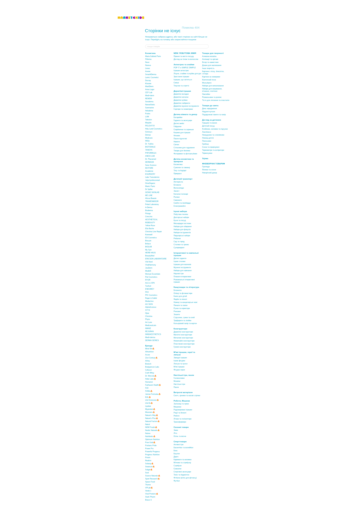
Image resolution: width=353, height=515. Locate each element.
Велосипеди (179, 188)
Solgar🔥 (149, 470)
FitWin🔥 (149, 391)
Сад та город (179, 241)
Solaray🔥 (149, 464)
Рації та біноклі (180, 413)
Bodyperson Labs (152, 367)
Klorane (148, 83)
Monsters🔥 (150, 412)
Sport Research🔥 (152, 479)
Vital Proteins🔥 (151, 494)
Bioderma (149, 210)
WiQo (147, 141)
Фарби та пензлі (180, 299)
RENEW (148, 99)
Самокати (178, 200)
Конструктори (180, 329)
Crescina (148, 216)
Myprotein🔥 (150, 409)
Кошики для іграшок (182, 132)
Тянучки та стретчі (181, 86)
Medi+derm (149, 95)
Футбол (177, 481)
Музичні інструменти (182, 267)
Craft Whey (149, 373)
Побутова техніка (181, 214)
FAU (147, 292)
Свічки (176, 144)
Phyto (147, 319)
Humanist (149, 382)
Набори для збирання (183, 226)
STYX (147, 310)
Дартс (176, 457)
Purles (147, 114)
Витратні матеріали (183, 392)
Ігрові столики (179, 261)
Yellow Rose (150, 225)
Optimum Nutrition (152, 439)
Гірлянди (206, 167)
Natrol (147, 424)
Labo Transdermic (152, 177)
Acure (147, 355)
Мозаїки (177, 381)
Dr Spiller (149, 189)
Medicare (149, 138)
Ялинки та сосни (209, 170)
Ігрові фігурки (179, 361)
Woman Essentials (152, 274)
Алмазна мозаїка (209, 56)
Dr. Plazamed (150, 159)
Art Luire (148, 322)
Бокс (176, 451)
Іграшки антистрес (181, 70)
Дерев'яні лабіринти (182, 103)
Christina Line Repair (153, 232)
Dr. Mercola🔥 (151, 376)
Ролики (177, 197)
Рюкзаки (177, 311)
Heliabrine (149, 111)
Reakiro (148, 460)
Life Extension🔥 (152, 400)
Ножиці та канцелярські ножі (185, 302)
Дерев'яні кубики (180, 100)
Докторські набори (181, 217)
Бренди (149, 346)
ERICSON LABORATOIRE (156, 259)
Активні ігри (178, 444)
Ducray (148, 80)
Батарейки (178, 117)
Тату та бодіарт (180, 170)
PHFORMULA (150, 153)
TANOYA (148, 150)
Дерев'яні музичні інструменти (186, 106)
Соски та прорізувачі (210, 147)
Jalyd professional (152, 180)
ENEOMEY (149, 289)
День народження (209, 108)
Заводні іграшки (180, 358)
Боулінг (177, 454)
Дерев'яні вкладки (181, 94)
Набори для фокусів (182, 229)
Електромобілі (180, 206)
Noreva (148, 65)
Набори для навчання (183, 270)
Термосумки (207, 153)
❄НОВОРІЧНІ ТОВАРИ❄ (213, 164)
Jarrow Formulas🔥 (153, 394)
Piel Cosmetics (151, 277)
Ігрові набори (180, 211)
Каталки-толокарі (181, 194)
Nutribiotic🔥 (150, 436)
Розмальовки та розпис (212, 97)
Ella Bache (149, 228)
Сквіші (176, 83)
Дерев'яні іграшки (182, 91)
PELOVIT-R (150, 126)
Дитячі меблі (179, 123)
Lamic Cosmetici (152, 77)
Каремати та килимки (182, 460)
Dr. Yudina (149, 144)
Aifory (147, 361)
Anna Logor (149, 89)
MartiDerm (149, 86)
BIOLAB (148, 247)
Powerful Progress (152, 452)
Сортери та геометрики (183, 109)
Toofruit (148, 286)
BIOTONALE (150, 147)
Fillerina (148, 59)
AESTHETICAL (151, 219)
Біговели (177, 185)
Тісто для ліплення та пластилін (215, 100)
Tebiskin (148, 120)
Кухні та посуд (180, 220)
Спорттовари (180, 441)
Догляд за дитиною (211, 120)
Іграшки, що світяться (183, 80)
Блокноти (177, 290)
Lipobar (148, 406)
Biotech (148, 364)
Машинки (177, 407)
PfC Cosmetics (151, 295)
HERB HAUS (150, 253)
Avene (147, 71)
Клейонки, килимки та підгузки (215, 129)
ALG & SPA (150, 283)
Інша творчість (208, 68)
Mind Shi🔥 (149, 349)
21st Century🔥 (151, 358)
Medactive (149, 301)
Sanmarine (149, 108)
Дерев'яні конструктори (183, 332)
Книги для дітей (180, 296)
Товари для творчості (213, 53)
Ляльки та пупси (180, 364)
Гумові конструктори (182, 347)
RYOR (147, 280)
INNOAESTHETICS (153, 334)
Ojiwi (147, 313)
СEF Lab (148, 92)
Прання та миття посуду (184, 56)
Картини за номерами (211, 77)
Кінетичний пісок (209, 80)
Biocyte (148, 241)
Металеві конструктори (183, 338)
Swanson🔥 (150, 467)
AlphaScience (150, 307)
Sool (147, 473)
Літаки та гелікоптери (182, 419)
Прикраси (177, 173)
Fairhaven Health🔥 (153, 385)
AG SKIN (149, 304)
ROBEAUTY (150, 223)
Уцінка (205, 158)
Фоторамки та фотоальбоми (185, 154)
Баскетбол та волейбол (183, 447)
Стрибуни (177, 466)
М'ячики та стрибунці (182, 463)
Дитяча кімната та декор (185, 114)
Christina (148, 316)
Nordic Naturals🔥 (152, 430)
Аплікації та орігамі (210, 59)
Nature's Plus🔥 (151, 418)
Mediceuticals (150, 325)
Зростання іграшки (181, 77)
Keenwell (148, 235)
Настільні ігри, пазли (184, 375)
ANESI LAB (150, 156)
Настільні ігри (179, 384)
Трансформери (180, 422)
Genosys (148, 132)
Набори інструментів (182, 232)
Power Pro (149, 448)
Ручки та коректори (182, 308)
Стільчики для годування (184, 148)
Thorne (148, 485)
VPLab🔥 (149, 488)
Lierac (147, 68)
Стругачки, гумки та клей (184, 317)
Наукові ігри (179, 273)
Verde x (148, 491)
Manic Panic (150, 186)
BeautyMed (149, 256)
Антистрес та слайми (184, 64)
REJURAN (149, 331)
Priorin (147, 457)
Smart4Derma (150, 74)
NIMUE (148, 328)
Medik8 (148, 271)
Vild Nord (149, 262)
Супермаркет (179, 248)
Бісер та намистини (210, 62)
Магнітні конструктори (183, 335)
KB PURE (149, 168)
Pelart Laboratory (152, 204)
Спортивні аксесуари (182, 472)
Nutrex (147, 433)
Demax (148, 135)
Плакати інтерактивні (182, 277)
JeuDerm (148, 268)
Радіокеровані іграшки (183, 410)
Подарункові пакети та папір (214, 115)
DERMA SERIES (152, 340)
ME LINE (149, 195)
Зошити (177, 314)
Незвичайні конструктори (184, 341)
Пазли (176, 387)
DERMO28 (149, 162)
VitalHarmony (150, 265)
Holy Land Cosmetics (153, 129)
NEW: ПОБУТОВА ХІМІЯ (185, 53)
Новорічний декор (209, 173)
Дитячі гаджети (180, 258)
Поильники (206, 141)
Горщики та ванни (209, 123)
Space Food (150, 482)
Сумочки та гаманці (182, 167)
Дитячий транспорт (183, 179)
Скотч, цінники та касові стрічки (187, 395)
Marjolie (148, 123)
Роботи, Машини (182, 401)
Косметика (150, 53)
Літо (175, 433)
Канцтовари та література (186, 287)
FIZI (147, 388)
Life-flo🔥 (149, 403)
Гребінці (205, 144)
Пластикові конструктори (184, 344)
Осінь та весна (180, 436)
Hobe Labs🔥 (150, 379)
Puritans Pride (151, 445)
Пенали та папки (180, 305)
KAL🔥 (148, 397)
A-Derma (148, 207)
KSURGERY (150, 174)
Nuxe (147, 62)
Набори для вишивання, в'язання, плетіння (212, 90)
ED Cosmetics (151, 238)
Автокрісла (178, 182)
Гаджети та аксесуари (183, 120)
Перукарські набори (182, 236)
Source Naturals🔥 (152, 476)
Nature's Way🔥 (151, 415)
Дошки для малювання (211, 65)
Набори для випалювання (213, 86)
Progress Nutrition (152, 455)
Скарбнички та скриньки (184, 129)
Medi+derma (150, 337)
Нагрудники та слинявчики (213, 135)
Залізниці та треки (181, 404)
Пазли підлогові (180, 139)
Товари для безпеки (182, 151)
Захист (176, 191)
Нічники (177, 136)
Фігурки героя (179, 370)
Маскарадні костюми (182, 223)
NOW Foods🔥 (151, 427)
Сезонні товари (181, 427)
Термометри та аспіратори (213, 150)
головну (166, 39)
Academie (149, 171)
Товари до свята (210, 105)
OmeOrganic (150, 183)
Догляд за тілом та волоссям (186, 59)
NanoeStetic (150, 105)
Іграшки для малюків (182, 264)
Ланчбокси (206, 132)
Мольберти (206, 83)
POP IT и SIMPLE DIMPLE (185, 68)
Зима (176, 430)
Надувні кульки (208, 111)
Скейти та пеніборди (182, 203)
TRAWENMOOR (151, 201)
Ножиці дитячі (208, 138)
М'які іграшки (179, 367)
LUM (147, 117)
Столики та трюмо (181, 244)
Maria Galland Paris (153, 56)
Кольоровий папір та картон (185, 323)
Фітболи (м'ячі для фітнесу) (185, 478)
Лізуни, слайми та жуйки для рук (187, 74)
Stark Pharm (150, 497)
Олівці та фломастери (183, 293)
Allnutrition (149, 352)
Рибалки (177, 238)
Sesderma (149, 102)
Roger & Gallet (151, 298)
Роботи (176, 416)
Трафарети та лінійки (182, 320)
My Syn (148, 250)
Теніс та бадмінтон (181, 475)
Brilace (148, 244)
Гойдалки (177, 126)
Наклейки (206, 94)
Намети (177, 142)
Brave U (148, 500)
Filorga (148, 213)
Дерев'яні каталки (181, 97)
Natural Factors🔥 (152, 421)
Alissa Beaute (150, 198)
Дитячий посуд (208, 126)
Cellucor (148, 370)
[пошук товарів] (206, 46)
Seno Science (150, 165)
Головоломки (179, 378)
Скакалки (177, 469)
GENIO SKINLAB (152, 192)
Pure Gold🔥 (150, 442)
